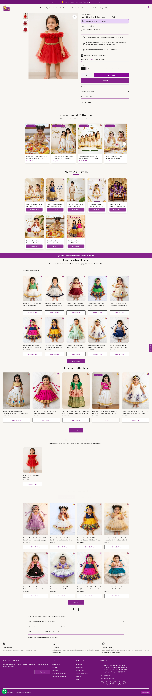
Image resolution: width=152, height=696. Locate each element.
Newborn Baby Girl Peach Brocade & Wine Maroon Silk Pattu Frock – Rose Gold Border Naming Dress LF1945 (75, 304)
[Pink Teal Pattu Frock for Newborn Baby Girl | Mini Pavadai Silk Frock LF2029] (116, 568)
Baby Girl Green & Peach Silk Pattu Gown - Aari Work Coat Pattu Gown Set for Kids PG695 (46, 412)
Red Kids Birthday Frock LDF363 (31, 476)
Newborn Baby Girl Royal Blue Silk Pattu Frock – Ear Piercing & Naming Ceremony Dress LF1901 (119, 346)
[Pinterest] (115, 683)
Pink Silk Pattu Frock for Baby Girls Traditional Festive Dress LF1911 (14, 412)
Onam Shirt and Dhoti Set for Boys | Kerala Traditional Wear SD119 (76, 206)
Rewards (78, 676)
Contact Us (79, 667)
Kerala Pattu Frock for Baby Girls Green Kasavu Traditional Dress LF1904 (32, 304)
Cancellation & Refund (59, 676)
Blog (77, 679)
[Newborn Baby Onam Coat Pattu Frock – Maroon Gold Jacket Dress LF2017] (62, 519)
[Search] (140, 8)
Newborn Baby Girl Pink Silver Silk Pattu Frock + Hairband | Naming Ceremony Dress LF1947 (34, 539)
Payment (55, 667)
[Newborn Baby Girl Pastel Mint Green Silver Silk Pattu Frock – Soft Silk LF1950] (76, 330)
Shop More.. (76, 361)
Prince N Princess (86, 14)
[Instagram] (106, 683)
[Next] (124, 144)
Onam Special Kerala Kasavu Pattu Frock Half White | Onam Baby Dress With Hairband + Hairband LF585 (97, 346)
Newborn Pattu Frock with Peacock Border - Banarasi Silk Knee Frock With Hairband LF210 (53, 346)
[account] (143, 8)
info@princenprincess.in (107, 678)
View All (76, 430)
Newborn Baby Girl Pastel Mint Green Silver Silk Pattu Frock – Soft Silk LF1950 (75, 346)
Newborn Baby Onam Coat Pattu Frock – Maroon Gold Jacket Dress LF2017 (61, 539)
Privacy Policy (80, 670)
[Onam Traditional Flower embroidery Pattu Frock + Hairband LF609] (119, 288)
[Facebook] (102, 683)
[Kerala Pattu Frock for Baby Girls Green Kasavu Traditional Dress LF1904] (32, 288)
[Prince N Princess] (6, 7)
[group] (53, 46)
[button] (52, 2)
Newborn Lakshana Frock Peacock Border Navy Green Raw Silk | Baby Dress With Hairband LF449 (97, 304)
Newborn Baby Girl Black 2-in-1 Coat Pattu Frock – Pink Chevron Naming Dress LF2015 (35, 588)
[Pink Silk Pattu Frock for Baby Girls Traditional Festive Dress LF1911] (16, 390)
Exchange (55, 670)
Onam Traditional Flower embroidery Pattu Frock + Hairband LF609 (34, 206)
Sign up (42, 672)
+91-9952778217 (105, 676)
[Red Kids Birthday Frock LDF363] (32, 460)
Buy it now (105, 80)
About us (79, 664)
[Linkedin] (119, 683)
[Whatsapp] (124, 683)
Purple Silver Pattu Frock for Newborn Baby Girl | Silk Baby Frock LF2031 (62, 588)
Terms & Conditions (82, 673)
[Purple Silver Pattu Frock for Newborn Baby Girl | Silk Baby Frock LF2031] (62, 568)
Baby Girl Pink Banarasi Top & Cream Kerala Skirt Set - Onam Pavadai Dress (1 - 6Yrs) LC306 (75, 412)
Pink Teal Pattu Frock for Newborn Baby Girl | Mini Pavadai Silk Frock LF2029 (115, 588)
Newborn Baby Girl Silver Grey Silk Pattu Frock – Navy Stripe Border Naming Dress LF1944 (54, 304)
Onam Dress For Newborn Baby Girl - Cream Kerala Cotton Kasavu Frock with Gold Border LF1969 (116, 539)
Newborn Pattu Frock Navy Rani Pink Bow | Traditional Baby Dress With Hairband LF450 (32, 346)
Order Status (56, 664)
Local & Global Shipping (59, 673)
